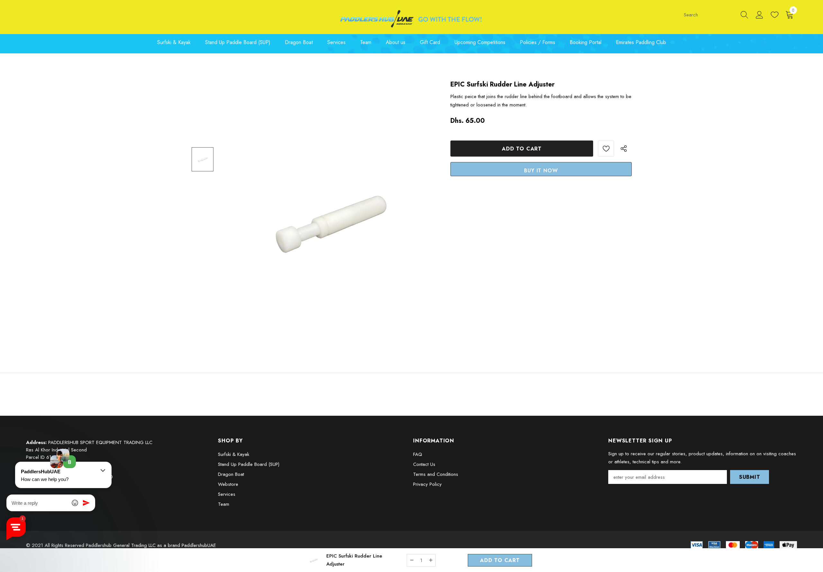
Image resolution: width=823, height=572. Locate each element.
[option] (328, 218)
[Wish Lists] (606, 149)
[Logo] (411, 19)
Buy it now (541, 170)
